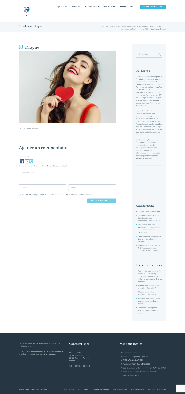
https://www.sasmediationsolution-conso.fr (139, 372)
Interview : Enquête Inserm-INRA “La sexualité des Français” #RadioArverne (149, 248)
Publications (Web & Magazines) (135, 26)
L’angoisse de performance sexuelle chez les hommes (150, 279)
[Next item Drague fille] (91, 87)
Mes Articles (115, 26)
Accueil (105, 26)
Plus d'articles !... (157, 26)
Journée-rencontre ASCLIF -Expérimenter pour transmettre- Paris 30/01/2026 (150, 218)
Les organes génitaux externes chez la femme (149, 301)
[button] (22, 161)
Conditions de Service (130, 353)
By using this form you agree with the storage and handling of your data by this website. (57, 194)
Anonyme (141, 298)
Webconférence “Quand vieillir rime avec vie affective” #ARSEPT (150, 239)
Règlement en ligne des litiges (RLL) (135, 357)
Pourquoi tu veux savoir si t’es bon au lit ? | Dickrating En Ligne (149, 273)
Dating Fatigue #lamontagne (149, 211)
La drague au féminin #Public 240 (134, 29)
